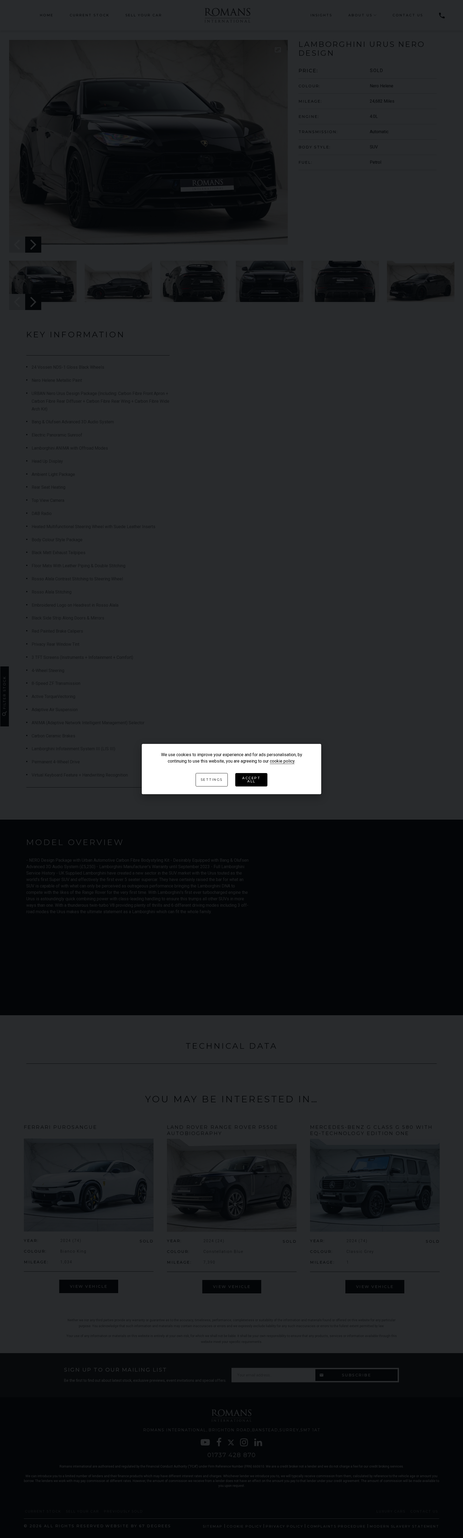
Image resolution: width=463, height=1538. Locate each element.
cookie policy (282, 761)
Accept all (251, 779)
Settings (212, 780)
